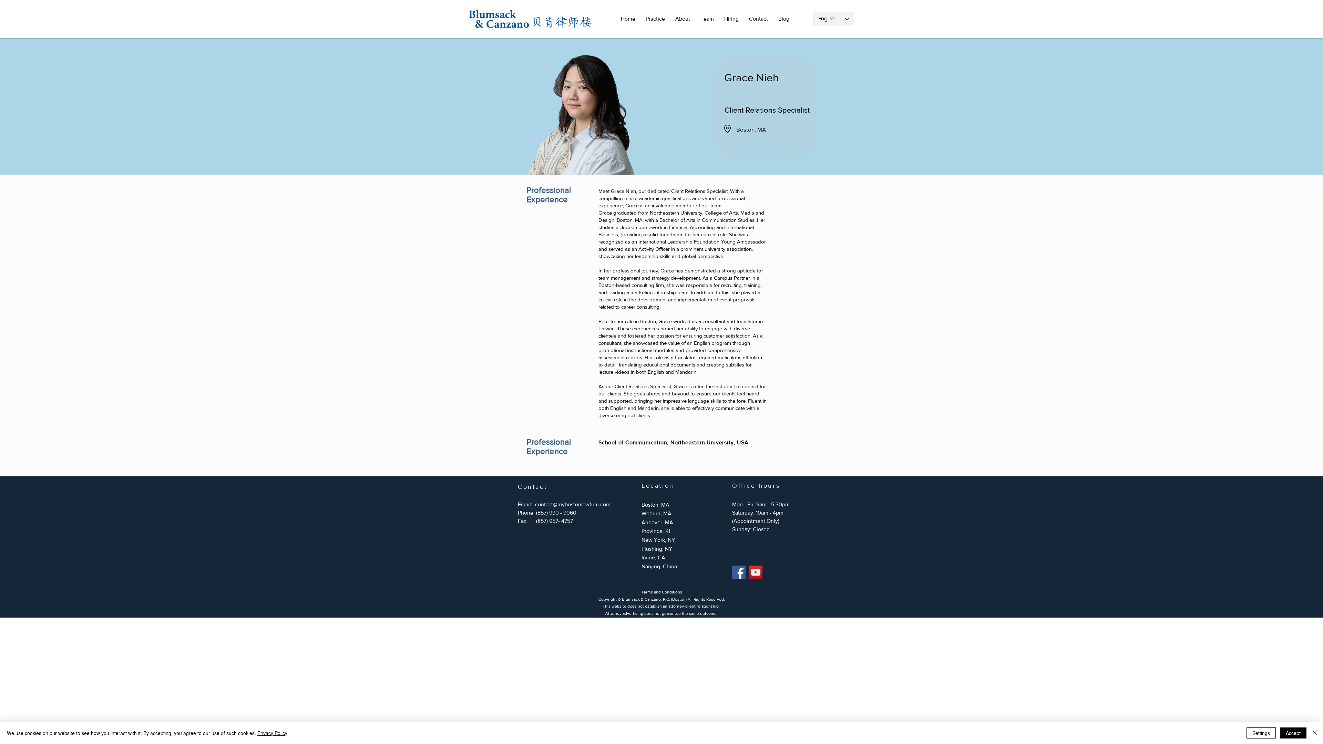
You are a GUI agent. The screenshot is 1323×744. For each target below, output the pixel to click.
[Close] (1315, 732)
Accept (1293, 733)
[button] (655, 19)
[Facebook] (739, 572)
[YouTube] (755, 572)
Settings (1261, 733)
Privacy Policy (272, 733)
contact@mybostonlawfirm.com (573, 504)
